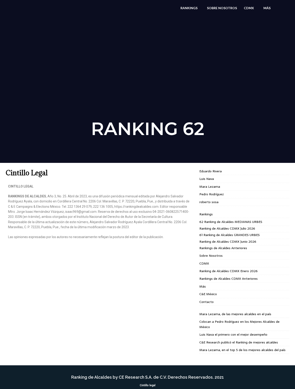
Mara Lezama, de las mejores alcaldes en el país (235, 314)
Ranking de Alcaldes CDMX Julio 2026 (227, 228)
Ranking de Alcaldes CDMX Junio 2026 (227, 241)
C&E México (208, 294)
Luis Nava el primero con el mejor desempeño (233, 334)
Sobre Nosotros (222, 8)
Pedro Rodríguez (211, 194)
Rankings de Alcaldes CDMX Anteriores (228, 278)
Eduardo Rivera (210, 171)
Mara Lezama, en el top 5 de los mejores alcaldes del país (242, 349)
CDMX (249, 8)
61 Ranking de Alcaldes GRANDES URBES (229, 234)
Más (267, 8)
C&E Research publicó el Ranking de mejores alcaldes (238, 342)
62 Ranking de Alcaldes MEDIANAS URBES (230, 221)
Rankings (189, 8)
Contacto (206, 301)
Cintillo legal (147, 385)
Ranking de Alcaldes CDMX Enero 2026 (228, 271)
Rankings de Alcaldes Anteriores (223, 248)
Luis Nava (206, 178)
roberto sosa (208, 202)
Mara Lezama (209, 186)
